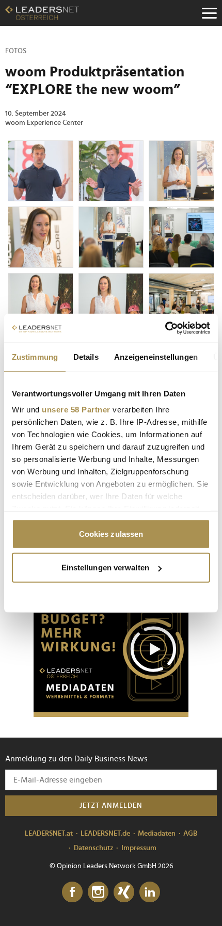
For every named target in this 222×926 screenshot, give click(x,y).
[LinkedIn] (149, 892)
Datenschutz (94, 848)
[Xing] (124, 892)
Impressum (138, 848)
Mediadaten (157, 833)
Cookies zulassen (111, 533)
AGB (190, 833)
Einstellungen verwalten (105, 567)
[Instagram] (98, 892)
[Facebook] (72, 892)
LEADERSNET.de (105, 833)
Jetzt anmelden (111, 805)
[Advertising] (111, 652)
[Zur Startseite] (42, 13)
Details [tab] (86, 356)
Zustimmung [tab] (35, 356)
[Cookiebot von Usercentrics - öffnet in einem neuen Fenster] (165, 328)
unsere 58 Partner (76, 409)
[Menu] (209, 13)
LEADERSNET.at (49, 833)
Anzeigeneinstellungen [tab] (156, 356)
